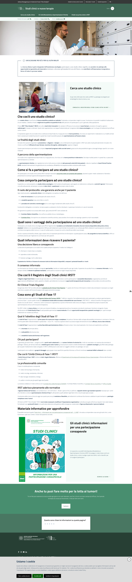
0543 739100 (44, 19)
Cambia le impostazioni (52, 576)
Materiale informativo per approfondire (43, 409)
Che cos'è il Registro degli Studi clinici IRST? (46, 275)
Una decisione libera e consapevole (36, 244)
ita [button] (110, 2)
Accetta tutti (37, 576)
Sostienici (66, 506)
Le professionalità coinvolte (32, 363)
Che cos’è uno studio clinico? (36, 117)
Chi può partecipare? (28, 339)
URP (28, 19)
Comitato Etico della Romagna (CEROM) (54, 384)
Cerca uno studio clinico (85, 88)
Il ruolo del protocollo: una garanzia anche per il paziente (47, 190)
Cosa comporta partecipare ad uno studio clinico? (50, 180)
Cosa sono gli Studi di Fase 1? (37, 294)
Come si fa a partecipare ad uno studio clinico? (48, 170)
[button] (112, 8)
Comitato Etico (25, 217)
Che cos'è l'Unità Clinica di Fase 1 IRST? (38, 354)
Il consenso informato (29, 265)
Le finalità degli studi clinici (32, 139)
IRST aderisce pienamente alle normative (39, 387)
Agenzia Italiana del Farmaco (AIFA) (49, 298)
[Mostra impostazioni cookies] (130, 291)
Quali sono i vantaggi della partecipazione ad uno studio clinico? (59, 222)
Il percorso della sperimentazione (35, 154)
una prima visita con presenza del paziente (69, 174)
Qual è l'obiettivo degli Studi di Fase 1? (37, 316)
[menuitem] (28, 15)
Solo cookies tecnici (24, 576)
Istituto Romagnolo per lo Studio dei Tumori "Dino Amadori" (33, 2)
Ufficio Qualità (107, 384)
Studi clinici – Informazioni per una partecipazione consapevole (56, 412)
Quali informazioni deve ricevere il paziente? (46, 240)
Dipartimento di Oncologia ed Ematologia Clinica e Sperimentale (80, 357)
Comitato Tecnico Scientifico (93, 384)
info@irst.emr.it (59, 19)
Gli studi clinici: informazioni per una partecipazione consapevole (88, 427)
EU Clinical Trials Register (31, 284)
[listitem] (24, 19)
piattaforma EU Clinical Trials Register (53, 288)
